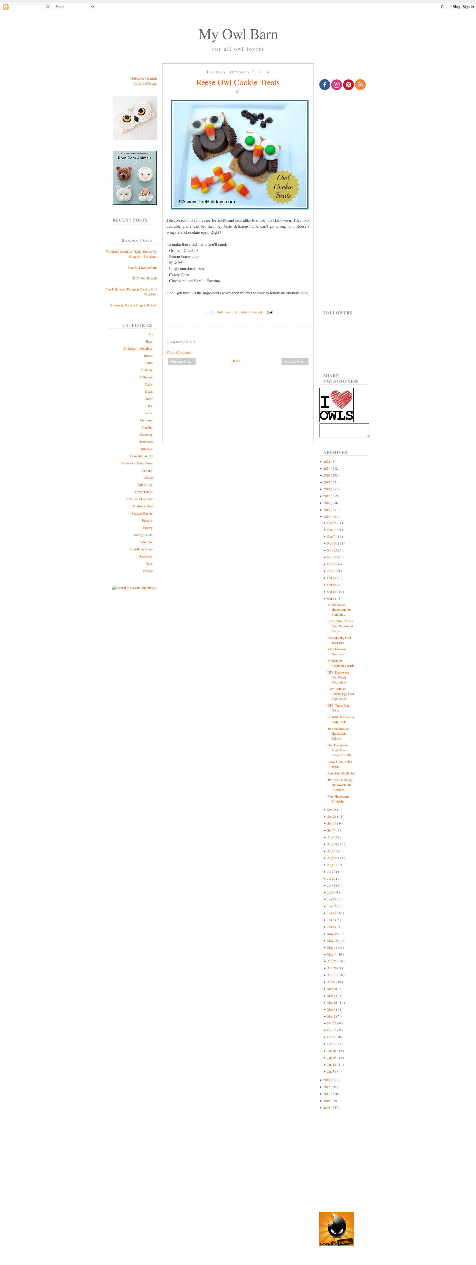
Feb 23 (332, 1023)
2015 (327, 509)
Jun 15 (332, 913)
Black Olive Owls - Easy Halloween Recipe (340, 626)
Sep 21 (332, 816)
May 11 (332, 947)
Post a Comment (179, 352)
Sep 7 (331, 830)
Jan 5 (331, 1071)
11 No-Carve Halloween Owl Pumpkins (340, 609)
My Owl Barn (238, 33)
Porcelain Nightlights (341, 773)
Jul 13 (331, 885)
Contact (152, 83)
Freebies (147, 427)
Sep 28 (332, 809)
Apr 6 (331, 981)
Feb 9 (331, 1037)
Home (235, 360)
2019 (327, 482)
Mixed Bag (145, 484)
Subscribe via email (144, 78)
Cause (149, 362)
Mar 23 (332, 995)
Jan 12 (332, 1064)
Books (148, 355)
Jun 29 (332, 899)
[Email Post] (269, 312)
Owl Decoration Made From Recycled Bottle (340, 750)
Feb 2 (331, 1043)
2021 (327, 468)
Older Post (295, 361)
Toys (149, 563)
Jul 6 (330, 892)
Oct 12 (332, 591)
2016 (327, 502)
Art (150, 334)
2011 (327, 1093)
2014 (327, 516)
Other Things (144, 491)
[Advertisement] (238, 387)
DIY (150, 405)
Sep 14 (332, 823)
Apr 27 (332, 961)
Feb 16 (332, 1030)
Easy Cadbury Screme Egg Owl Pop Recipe (341, 694)
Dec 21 (332, 522)
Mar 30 (332, 988)
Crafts (149, 384)
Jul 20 (331, 878)
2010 (327, 1100)
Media (148, 477)
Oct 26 (332, 577)
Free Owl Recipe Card (142, 267)
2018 (327, 489)
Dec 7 (331, 536)
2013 (327, 1080)
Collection (146, 377)
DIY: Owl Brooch (145, 278)
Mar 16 (332, 1002)
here (304, 292)
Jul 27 (331, 871)
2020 (327, 475)
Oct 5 (331, 598)
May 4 (332, 954)
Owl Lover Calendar (139, 499)
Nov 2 (331, 571)
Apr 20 (332, 968)
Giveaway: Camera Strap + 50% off (133, 305)
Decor (149, 398)
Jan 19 (332, 1057)
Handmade (146, 441)
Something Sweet (141, 549)
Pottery (148, 527)
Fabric (148, 413)
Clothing (147, 370)
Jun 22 (332, 906)
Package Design (142, 513)
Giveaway (146, 434)
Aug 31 (332, 837)
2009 (327, 1107)
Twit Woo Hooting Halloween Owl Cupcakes (340, 784)
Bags (149, 341)
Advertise (139, 83)
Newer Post (182, 361)
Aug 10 (332, 857)
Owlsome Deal (143, 506)
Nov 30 (332, 543)
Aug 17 (332, 851)
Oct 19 (332, 584)
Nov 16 (332, 557)
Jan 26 (332, 1050)
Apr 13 (332, 975)
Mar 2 (331, 1016)
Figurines (146, 420)
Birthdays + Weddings (138, 348)
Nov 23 (332, 550)
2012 (327, 1086)
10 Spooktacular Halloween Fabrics (338, 733)
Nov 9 (331, 564)
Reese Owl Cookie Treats (238, 81)
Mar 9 (331, 1009)
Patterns (147, 520)
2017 (327, 496)
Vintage (147, 570)
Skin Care (146, 542)
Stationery (146, 556)
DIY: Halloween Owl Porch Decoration (338, 677)
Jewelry (147, 470)
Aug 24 (332, 844)
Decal (149, 391)
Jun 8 (331, 919)
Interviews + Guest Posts (136, 463)
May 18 (332, 940)
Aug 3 (331, 864)
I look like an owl (141, 456)
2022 (327, 461)
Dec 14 (332, 529)
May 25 (332, 933)
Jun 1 (331, 926)
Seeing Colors (143, 534)
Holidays (147, 448)
